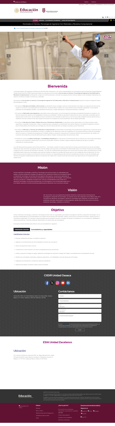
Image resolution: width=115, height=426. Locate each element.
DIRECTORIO (81, 4)
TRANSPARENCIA (99, 4)
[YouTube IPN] (63, 282)
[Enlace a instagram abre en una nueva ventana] (96, 411)
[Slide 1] (57, 78)
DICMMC (35, 20)
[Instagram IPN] (57, 282)
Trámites (86, 2)
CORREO (86, 4)
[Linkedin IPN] (68, 282)
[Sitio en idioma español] (102, 17)
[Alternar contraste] (107, 17)
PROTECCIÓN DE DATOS (109, 4)
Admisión (41, 20)
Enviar (79, 330)
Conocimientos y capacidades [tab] (41, 229)
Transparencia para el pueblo (42, 415)
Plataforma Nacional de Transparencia (44, 413)
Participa (38, 408)
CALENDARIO (92, 4)
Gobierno (93, 2)
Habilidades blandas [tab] (22, 229)
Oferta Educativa (24, 28)
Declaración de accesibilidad (65, 417)
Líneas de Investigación (68, 20)
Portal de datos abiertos (64, 415)
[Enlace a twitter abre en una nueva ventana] (90, 411)
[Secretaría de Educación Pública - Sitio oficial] (27, 10)
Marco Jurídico (39, 410)
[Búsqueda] (99, 2)
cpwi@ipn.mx (66, 324)
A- (112, 17)
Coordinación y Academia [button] (52, 20)
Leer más (60, 412)
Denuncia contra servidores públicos (90, 405)
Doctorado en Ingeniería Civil (36, 28)
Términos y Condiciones (63, 420)
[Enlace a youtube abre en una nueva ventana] (83, 413)
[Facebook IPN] (47, 282)
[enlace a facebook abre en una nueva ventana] (84, 411)
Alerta (37, 418)
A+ (110, 17)
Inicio (18, 28)
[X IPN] (52, 282)
